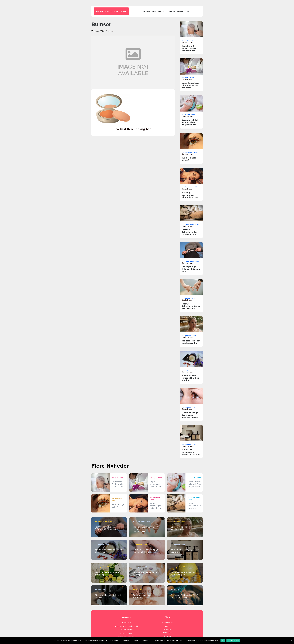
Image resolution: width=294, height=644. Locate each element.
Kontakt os (183, 11)
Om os (161, 11)
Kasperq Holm (187, 42)
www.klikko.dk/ (128, 637)
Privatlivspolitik (233, 640)
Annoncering (149, 11)
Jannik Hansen (187, 116)
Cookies (171, 11)
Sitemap (167, 636)
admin (110, 31)
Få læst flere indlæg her (133, 129)
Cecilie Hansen (187, 79)
